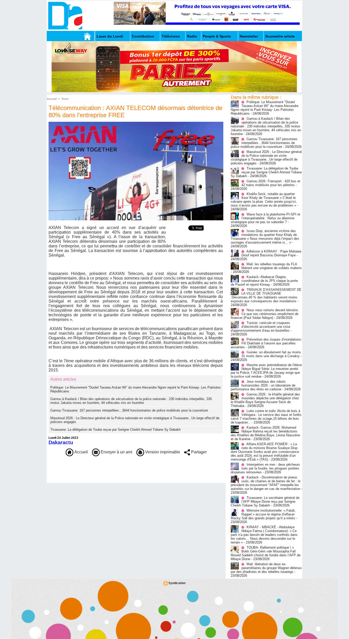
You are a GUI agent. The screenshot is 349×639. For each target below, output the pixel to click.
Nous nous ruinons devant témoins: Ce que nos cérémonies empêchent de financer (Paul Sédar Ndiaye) (265, 314)
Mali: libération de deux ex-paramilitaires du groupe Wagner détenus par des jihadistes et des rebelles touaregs (266, 568)
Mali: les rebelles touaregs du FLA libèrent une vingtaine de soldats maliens (271, 266)
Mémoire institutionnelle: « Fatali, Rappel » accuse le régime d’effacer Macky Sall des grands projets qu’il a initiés (263, 514)
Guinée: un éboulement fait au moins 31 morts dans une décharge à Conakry (271, 354)
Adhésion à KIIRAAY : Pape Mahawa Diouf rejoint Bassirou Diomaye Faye (271, 253)
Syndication (176, 583)
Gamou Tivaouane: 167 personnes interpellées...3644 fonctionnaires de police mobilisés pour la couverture (129, 410)
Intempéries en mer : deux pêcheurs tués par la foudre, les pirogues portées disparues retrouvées (265, 468)
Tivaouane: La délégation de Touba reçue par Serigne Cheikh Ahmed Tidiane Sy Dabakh (115, 429)
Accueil (52, 98)
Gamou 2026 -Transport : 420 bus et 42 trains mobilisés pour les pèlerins (270, 183)
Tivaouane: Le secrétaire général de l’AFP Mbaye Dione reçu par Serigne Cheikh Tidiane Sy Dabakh (265, 501)
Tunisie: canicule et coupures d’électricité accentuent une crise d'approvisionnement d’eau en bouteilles (260, 326)
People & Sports (217, 36)
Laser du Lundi (110, 36)
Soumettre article (280, 36)
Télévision (171, 36)
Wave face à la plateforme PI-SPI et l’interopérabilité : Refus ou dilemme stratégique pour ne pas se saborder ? (265, 218)
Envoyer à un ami (116, 452)
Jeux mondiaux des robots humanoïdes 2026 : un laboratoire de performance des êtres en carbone (263, 385)
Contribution (143, 36)
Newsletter (249, 36)
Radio (192, 36)
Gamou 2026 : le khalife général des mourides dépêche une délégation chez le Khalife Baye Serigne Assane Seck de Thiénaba (265, 400)
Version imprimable (162, 452)
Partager (198, 452)
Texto (65, 98)
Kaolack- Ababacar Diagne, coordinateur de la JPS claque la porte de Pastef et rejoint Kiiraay (264, 280)
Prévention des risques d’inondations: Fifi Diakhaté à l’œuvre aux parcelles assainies (266, 343)
